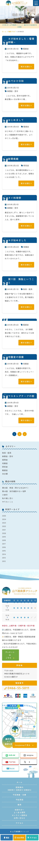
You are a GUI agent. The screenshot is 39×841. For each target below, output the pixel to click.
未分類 (5, 473)
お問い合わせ (19, 818)
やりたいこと (7, 501)
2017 (4, 543)
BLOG (12, 768)
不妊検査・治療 (19, 794)
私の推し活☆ (7, 498)
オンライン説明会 (19, 815)
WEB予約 (20, 837)
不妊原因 (19, 799)
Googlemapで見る (22, 745)
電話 (7, 837)
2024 (4, 519)
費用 (19, 804)
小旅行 (5, 494)
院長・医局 (27, 289)
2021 (4, 529)
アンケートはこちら (10, 655)
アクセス (33, 837)
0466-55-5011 (18, 688)
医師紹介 (11, 790)
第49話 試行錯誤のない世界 (14, 491)
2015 (4, 550)
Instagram (30, 755)
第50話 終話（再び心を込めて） (16, 487)
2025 (4, 515)
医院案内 (19, 790)
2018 (4, 540)
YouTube (12, 762)
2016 (4, 547)
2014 (4, 554)
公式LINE (12, 755)
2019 (4, 536)
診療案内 (27, 790)
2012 (4, 561)
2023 (4, 522)
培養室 (26, 247)
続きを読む (25, 66)
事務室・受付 (12, 91)
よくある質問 (19, 812)
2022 (4, 526)
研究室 (26, 165)
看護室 (26, 48)
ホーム (19, 782)
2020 (4, 533)
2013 (4, 557)
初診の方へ (19, 809)
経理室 (5, 459)
